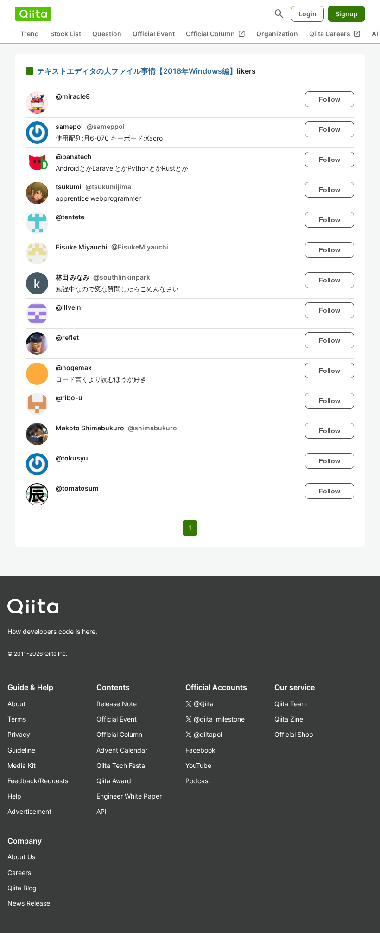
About (16, 704)
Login (307, 14)
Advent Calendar (121, 750)
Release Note (116, 704)
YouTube (198, 765)
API (101, 811)
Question (106, 34)
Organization (277, 34)
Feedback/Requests (37, 781)
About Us (21, 857)
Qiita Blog (22, 888)
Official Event (154, 34)
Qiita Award (113, 781)
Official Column (215, 33)
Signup (346, 14)
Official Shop (293, 734)
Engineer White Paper (129, 796)
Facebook (200, 750)
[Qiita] (33, 14)
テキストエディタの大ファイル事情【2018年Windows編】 (137, 71)
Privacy (18, 734)
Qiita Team (290, 704)
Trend (29, 34)
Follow (329, 99)
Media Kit (21, 765)
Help (14, 796)
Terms (16, 719)
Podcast (197, 781)
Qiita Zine (288, 719)
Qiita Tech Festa (120, 765)
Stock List (65, 34)
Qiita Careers (335, 33)
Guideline (21, 750)
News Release (28, 903)
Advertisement (29, 811)
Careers (19, 872)
